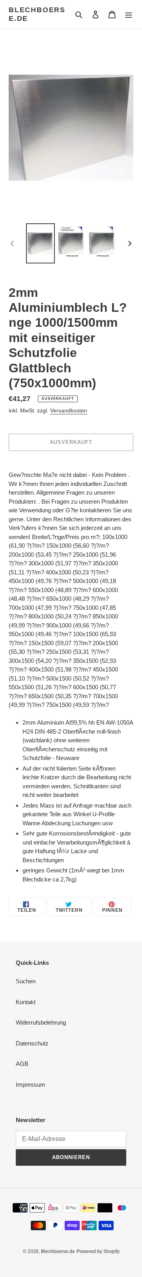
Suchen (26, 981)
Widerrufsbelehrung (41, 1022)
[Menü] (128, 14)
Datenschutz (32, 1043)
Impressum (30, 1084)
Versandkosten (68, 410)
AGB (22, 1063)
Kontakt (26, 1002)
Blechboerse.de (37, 14)
